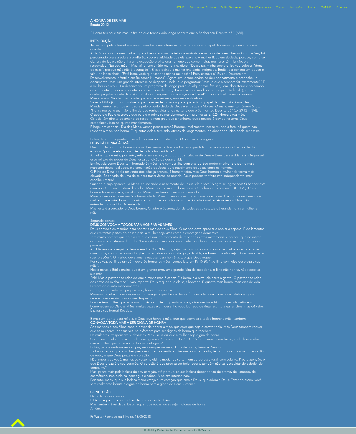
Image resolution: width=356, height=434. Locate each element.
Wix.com (206, 430)
